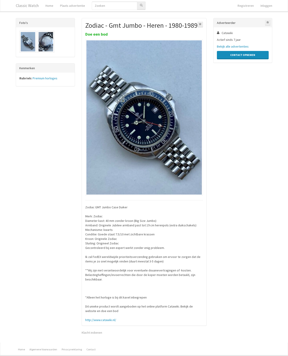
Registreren (246, 6)
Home (49, 6)
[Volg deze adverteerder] (267, 23)
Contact (91, 349)
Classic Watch (27, 5)
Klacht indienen (92, 333)
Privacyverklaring (72, 349)
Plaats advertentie (72, 6)
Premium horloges (45, 78)
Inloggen (266, 6)
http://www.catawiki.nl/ (100, 320)
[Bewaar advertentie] (200, 25)
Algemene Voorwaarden (43, 349)
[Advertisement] (45, 160)
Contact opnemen (242, 55)
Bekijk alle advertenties (233, 46)
